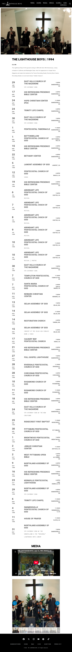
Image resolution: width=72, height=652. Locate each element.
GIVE (65, 2)
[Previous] (15, 603)
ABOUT (51, 2)
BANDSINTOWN (15, 644)
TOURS (38, 2)
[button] (36, 603)
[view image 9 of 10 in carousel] (40, 630)
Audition (47, 644)
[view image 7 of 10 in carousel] (37, 630)
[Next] (57, 603)
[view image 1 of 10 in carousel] (30, 630)
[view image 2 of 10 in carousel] (31, 630)
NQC (32, 644)
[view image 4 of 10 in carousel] (34, 630)
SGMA (26, 644)
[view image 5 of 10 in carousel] (35, 630)
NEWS (32, 2)
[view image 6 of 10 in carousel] (36, 630)
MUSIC (45, 2)
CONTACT (63, 4)
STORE (58, 2)
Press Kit (58, 644)
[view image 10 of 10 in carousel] (41, 630)
